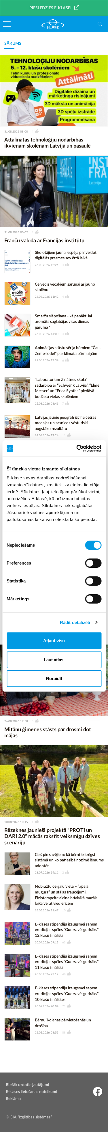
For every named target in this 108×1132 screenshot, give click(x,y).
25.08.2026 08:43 (46, 403)
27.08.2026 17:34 (46, 360)
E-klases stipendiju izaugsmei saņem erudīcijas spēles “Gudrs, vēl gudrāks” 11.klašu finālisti (66, 962)
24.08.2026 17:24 (46, 435)
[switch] (93, 563)
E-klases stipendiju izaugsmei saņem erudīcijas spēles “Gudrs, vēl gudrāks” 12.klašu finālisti (66, 930)
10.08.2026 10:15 (16, 822)
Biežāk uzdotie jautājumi (27, 1085)
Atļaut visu (54, 640)
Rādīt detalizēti (75, 622)
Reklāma (13, 1099)
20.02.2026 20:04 (46, 1006)
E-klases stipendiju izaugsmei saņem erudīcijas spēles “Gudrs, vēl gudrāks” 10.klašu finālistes (66, 993)
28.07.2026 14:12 (46, 872)
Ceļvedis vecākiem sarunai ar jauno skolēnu (65, 287)
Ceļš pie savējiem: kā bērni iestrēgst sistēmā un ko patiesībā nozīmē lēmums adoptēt (69, 860)
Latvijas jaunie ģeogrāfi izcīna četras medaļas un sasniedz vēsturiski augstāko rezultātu (65, 423)
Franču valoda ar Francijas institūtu (44, 240)
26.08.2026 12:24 (46, 265)
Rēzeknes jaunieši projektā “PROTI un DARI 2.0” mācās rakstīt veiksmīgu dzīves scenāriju (52, 837)
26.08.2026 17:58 (16, 721)
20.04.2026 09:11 (46, 942)
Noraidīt (54, 678)
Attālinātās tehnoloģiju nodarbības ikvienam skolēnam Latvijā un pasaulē (47, 143)
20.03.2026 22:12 (46, 974)
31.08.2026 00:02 (16, 232)
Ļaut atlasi (54, 659)
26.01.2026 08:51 (46, 1032)
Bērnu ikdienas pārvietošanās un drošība (63, 1023)
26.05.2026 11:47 (46, 910)
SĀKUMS (12, 44)
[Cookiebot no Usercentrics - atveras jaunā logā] (76, 448)
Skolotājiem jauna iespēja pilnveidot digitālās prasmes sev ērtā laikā (65, 255)
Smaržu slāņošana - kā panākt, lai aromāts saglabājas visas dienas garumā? (63, 321)
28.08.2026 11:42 (46, 296)
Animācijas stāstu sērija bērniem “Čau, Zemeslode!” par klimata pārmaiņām (68, 351)
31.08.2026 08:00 (16, 131)
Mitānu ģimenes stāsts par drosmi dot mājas (47, 733)
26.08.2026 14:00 (46, 334)
